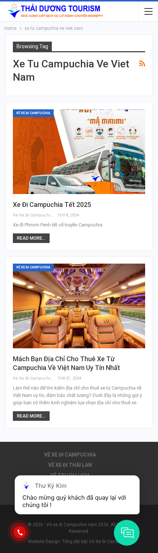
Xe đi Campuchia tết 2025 (52, 204)
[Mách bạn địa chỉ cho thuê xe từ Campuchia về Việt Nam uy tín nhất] (79, 306)
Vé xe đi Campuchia (33, 113)
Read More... (31, 238)
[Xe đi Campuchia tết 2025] (79, 151)
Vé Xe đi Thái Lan (70, 465)
